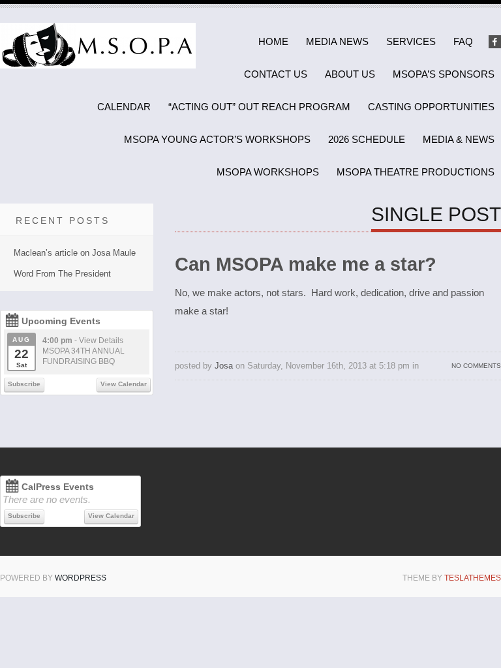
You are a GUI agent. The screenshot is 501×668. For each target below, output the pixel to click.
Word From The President (62, 274)
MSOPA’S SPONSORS (443, 74)
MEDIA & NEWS (458, 139)
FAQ (463, 41)
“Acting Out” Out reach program (259, 106)
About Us (350, 74)
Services (411, 41)
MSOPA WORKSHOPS (268, 171)
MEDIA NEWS (337, 41)
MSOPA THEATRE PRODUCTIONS (415, 171)
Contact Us (275, 74)
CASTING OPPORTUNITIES (431, 106)
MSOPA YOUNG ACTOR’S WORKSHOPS (217, 139)
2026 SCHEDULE (366, 139)
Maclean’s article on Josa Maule (75, 253)
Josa (224, 366)
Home (273, 41)
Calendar (124, 106)
